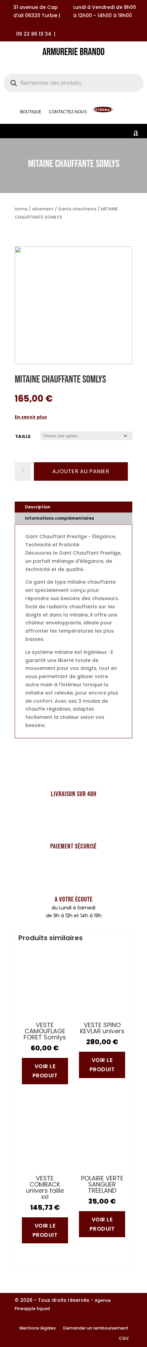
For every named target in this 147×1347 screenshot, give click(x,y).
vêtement (43, 209)
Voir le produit (45, 1070)
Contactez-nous (68, 113)
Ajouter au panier (80, 471)
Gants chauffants (77, 209)
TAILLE (23, 436)
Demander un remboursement (96, 1328)
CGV (124, 1338)
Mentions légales (37, 1328)
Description (37, 507)
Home (21, 209)
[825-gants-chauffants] (73, 362)
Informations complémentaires (59, 518)
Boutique (30, 113)
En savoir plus (31, 417)
